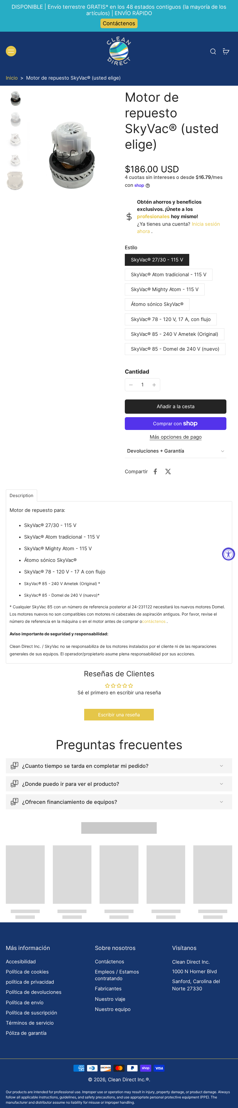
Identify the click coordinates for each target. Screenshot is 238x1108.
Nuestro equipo (113, 1009)
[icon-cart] (225, 51)
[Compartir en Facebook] (155, 471)
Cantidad (137, 371)
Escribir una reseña (119, 715)
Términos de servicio (30, 1023)
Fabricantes (108, 989)
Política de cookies (27, 972)
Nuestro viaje (110, 999)
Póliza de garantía (26, 1033)
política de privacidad (30, 982)
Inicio (12, 78)
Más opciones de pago (176, 437)
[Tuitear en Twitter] (168, 471)
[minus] (131, 385)
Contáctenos (119, 23)
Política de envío (25, 1002)
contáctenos (153, 621)
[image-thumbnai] (15, 98)
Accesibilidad (21, 961)
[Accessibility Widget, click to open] (228, 554)
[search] (213, 51)
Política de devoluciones (34, 992)
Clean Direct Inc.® (128, 1079)
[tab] (21, 495)
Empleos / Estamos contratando (117, 975)
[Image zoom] (70, 155)
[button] (175, 406)
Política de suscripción (31, 1013)
